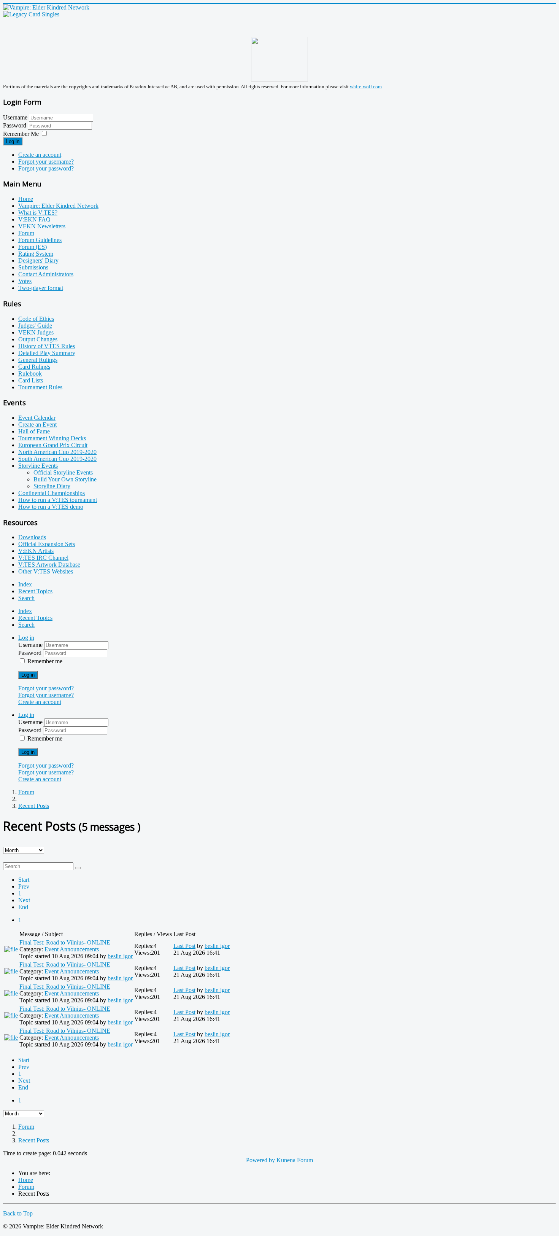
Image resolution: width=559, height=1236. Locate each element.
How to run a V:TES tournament (57, 500)
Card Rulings (34, 366)
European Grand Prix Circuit (52, 445)
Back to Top (18, 1213)
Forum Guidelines (40, 240)
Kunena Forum (294, 1160)
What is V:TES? (37, 212)
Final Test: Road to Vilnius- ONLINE (64, 942)
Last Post (184, 946)
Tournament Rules (40, 387)
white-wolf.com (366, 86)
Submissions (33, 267)
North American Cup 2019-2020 (57, 452)
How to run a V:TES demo (50, 506)
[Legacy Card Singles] (31, 14)
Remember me (44, 661)
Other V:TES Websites (45, 571)
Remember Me (21, 134)
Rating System (35, 253)
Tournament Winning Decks (52, 438)
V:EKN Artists (36, 551)
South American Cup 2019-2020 (57, 459)
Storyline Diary (51, 486)
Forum (26, 233)
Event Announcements (71, 949)
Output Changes (37, 339)
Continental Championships (51, 493)
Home (25, 199)
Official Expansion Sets (46, 544)
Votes (25, 281)
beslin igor (120, 956)
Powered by (260, 1160)
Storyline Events (38, 465)
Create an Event (37, 424)
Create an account (39, 154)
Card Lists (30, 380)
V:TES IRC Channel (43, 557)
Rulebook (30, 373)
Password (15, 125)
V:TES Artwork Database (49, 564)
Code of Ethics (36, 318)
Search (26, 598)
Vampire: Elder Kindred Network (58, 205)
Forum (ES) (32, 247)
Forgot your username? (46, 161)
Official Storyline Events (63, 472)
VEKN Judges (36, 332)
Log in (12, 141)
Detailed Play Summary (46, 353)
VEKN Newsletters (41, 226)
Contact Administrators (45, 274)
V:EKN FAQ (34, 219)
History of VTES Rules (46, 346)
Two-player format (40, 288)
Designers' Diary (38, 260)
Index (25, 584)
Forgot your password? (46, 168)
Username (15, 117)
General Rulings (37, 360)
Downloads (32, 537)
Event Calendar (37, 417)
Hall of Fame (34, 431)
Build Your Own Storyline (65, 479)
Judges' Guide (35, 325)
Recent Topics (35, 591)
